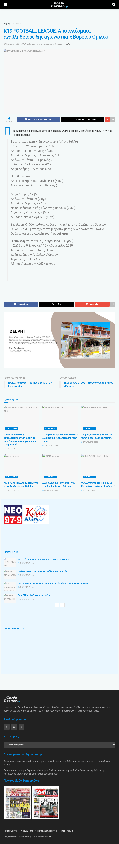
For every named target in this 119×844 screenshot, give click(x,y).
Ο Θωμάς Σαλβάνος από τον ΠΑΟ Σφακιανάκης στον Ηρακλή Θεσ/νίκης (60, 438)
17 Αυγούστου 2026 (90, 442)
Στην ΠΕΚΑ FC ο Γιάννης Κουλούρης (35, 595)
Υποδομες (11, 429)
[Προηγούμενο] (57, 605)
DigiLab (48, 837)
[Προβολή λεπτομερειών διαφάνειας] (59, 340)
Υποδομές (16, 24)
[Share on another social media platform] (112, 119)
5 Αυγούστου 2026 (90, 490)
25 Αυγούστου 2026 (26, 563)
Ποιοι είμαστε (10, 831)
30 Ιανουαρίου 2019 (13, 44)
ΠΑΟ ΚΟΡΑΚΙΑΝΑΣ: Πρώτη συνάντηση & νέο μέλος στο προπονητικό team (53, 583)
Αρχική (7, 24)
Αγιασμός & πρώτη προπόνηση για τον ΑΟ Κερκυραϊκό (44, 559)
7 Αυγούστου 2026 (51, 490)
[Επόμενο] (62, 605)
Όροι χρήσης (27, 831)
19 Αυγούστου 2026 (51, 445)
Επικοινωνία (67, 831)
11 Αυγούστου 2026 (12, 490)
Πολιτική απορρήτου (47, 831)
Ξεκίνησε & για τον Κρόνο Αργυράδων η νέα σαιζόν (42, 571)
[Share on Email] (107, 119)
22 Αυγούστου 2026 (12, 448)
